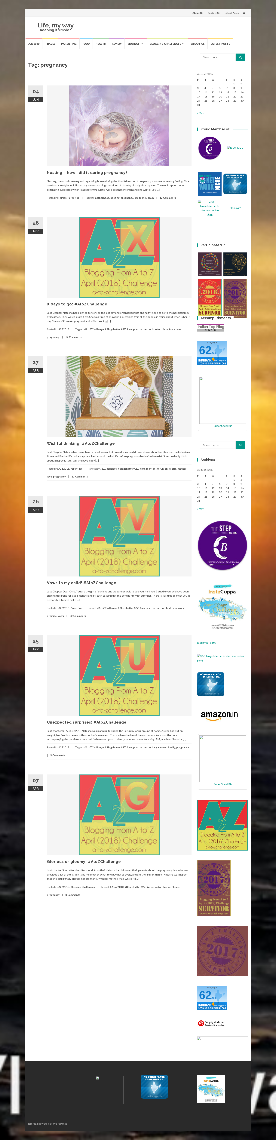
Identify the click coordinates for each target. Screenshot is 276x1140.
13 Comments (80, 476)
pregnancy (127, 197)
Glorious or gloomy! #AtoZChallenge (84, 861)
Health (101, 43)
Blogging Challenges (165, 43)
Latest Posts (232, 13)
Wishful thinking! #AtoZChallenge (81, 443)
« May (200, 113)
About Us (197, 13)
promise (52, 615)
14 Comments (73, 337)
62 (205, 350)
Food (86, 43)
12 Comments (168, 197)
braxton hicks (160, 329)
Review (117, 43)
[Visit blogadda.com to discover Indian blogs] (222, 658)
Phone (175, 886)
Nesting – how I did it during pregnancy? (87, 172)
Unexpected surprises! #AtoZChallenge (87, 722)
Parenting (69, 43)
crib (174, 468)
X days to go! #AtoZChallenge (77, 304)
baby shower (159, 747)
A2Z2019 (33, 43)
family (171, 747)
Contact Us (213, 13)
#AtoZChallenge (94, 329)
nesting (115, 197)
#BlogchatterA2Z (115, 329)
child (168, 468)
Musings (133, 43)
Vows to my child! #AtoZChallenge (81, 583)
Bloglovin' (235, 207)
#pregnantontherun (139, 329)
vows (61, 615)
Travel (50, 43)
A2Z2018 (63, 329)
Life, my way (56, 25)
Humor (62, 197)
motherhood (101, 197)
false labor (175, 329)
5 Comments (57, 755)
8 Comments (72, 894)
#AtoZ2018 (117, 886)
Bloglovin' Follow (206, 642)
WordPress (60, 1123)
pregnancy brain (144, 197)
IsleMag (33, 1123)
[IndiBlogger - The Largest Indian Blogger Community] (210, 683)
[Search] (240, 57)
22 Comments (78, 615)
